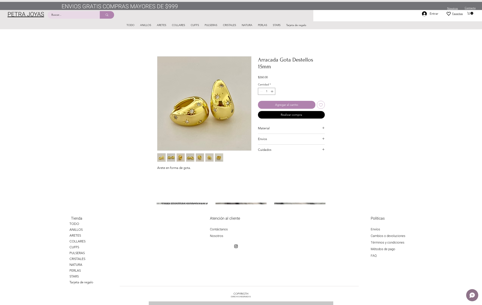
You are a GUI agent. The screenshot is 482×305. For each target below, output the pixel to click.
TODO (74, 224)
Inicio (161, 42)
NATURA (75, 265)
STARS (74, 276)
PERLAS (75, 270)
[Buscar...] (107, 15)
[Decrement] (261, 91)
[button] (470, 13)
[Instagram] (236, 246)
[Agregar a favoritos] (321, 105)
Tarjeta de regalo (81, 282)
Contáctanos (219, 229)
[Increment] (272, 91)
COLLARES (77, 241)
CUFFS (74, 247)
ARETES (75, 235)
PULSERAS (77, 253)
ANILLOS (76, 229)
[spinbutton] (266, 91)
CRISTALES (77, 259)
